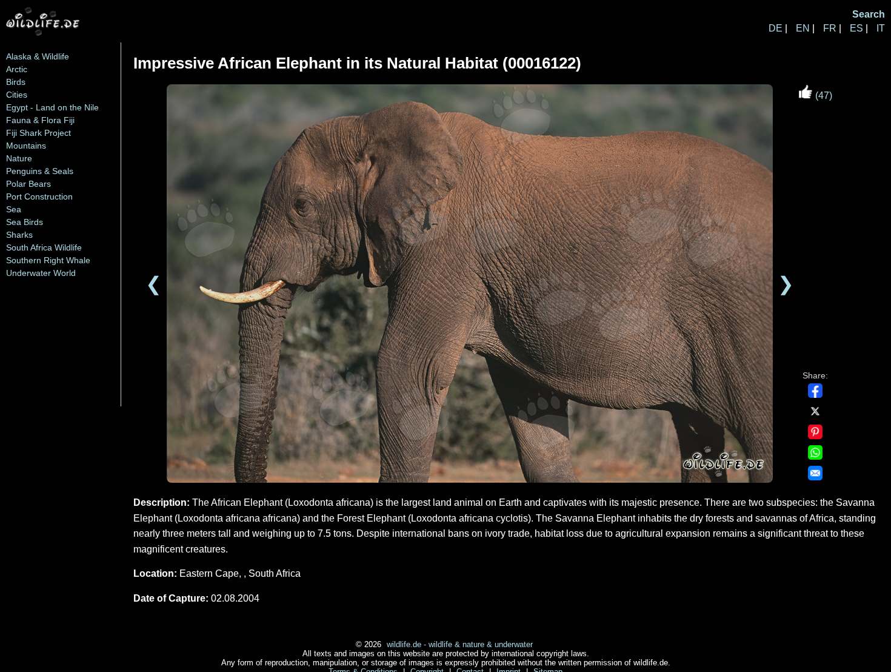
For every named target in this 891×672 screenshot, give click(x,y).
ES (856, 28)
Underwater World (41, 273)
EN (803, 28)
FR (829, 28)
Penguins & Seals (39, 171)
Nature (19, 158)
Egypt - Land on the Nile (52, 107)
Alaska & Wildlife (37, 56)
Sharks (19, 235)
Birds (15, 82)
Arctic (16, 69)
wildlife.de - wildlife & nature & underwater (460, 644)
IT (880, 28)
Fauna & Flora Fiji (40, 120)
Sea (13, 209)
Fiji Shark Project (38, 133)
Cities (16, 94)
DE (776, 28)
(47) (822, 95)
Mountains (26, 145)
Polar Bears (28, 184)
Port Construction (39, 196)
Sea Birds (24, 222)
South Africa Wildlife (44, 247)
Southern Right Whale (48, 260)
